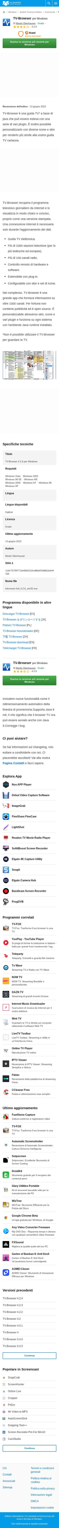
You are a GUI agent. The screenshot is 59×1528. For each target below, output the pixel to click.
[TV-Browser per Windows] (6, 22)
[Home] (4, 12)
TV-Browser (30, 18)
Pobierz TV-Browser (14, 625)
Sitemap (7, 1487)
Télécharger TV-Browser (17, 648)
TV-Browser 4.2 (12, 1318)
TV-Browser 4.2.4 (13, 1298)
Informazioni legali (41, 1494)
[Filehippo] (12, 3)
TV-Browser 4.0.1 (13, 1325)
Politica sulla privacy (43, 1488)
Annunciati (9, 1481)
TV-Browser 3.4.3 (13, 1346)
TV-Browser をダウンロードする (22, 619)
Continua (29, 1355)
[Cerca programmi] (49, 3)
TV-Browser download (16, 642)
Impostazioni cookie (42, 1507)
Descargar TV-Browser (16, 613)
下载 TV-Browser (12, 636)
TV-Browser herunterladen (18, 631)
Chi (5, 1468)
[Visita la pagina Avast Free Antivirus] (29, 34)
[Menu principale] (55, 3)
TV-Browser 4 (11, 1332)
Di (24, 23)
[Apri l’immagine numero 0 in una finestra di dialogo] (28, 365)
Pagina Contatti (13, 763)
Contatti (7, 1474)
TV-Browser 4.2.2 (13, 1312)
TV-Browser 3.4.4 (13, 1339)
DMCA (35, 1501)
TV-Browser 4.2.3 (13, 1305)
